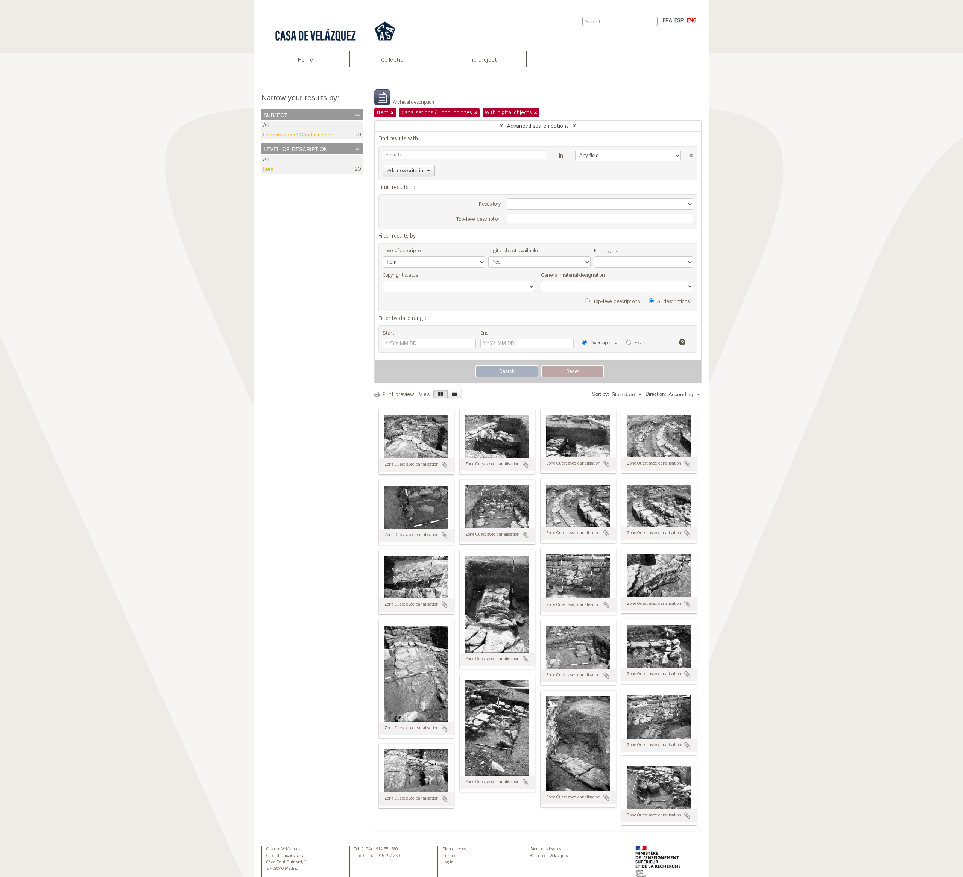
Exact (640, 342)
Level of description (296, 148)
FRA (667, 20)
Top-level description (478, 219)
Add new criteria (405, 170)
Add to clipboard (444, 465)
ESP (679, 20)
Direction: (656, 394)
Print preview (397, 394)
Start (388, 333)
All (266, 125)
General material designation (573, 275)
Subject (275, 114)
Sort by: (600, 394)
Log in (448, 862)
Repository (490, 204)
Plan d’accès (454, 848)
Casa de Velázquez (283, 848)
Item (268, 169)
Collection (394, 59)
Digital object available (513, 250)
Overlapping (603, 342)
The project (482, 59)
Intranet (450, 855)
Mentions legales (545, 848)
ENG (691, 20)
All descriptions (673, 301)
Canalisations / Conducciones (298, 135)
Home (305, 59)
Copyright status (400, 275)
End (484, 333)
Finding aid (606, 250)
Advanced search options (538, 126)
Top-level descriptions (616, 301)
